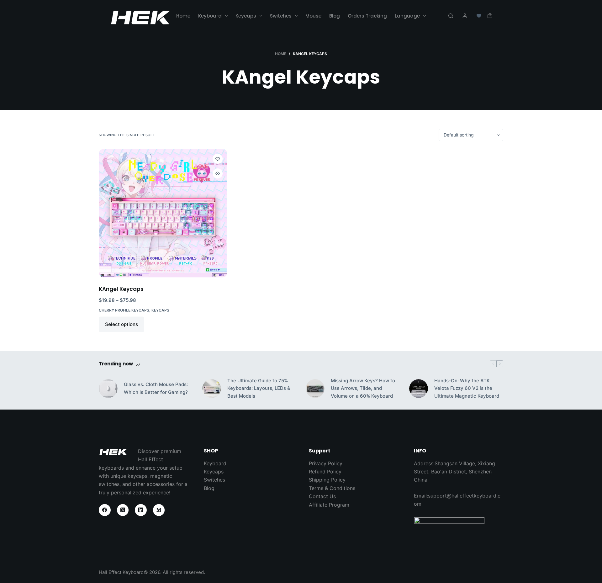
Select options (121, 324)
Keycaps (245, 16)
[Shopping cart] (490, 15)
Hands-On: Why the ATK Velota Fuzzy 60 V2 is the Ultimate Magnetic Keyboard (466, 388)
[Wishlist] (479, 15)
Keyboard (210, 16)
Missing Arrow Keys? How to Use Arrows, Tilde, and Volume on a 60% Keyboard (363, 388)
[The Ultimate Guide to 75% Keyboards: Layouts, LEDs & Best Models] (211, 388)
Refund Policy (325, 471)
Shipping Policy (327, 480)
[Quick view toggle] (218, 173)
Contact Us (322, 496)
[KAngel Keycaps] (163, 213)
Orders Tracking (367, 16)
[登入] (464, 15)
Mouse (313, 16)
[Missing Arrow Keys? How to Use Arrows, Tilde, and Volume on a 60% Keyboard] (315, 388)
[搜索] (450, 15)
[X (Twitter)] (123, 510)
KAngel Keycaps (121, 289)
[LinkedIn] (141, 510)
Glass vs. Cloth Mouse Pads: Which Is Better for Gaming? (156, 388)
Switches (281, 16)
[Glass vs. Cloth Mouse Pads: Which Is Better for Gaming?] (108, 388)
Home (183, 16)
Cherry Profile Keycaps (124, 310)
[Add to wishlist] (218, 159)
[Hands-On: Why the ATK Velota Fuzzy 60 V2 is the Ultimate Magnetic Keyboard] (418, 388)
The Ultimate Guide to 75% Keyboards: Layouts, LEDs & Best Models (258, 388)
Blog (334, 16)
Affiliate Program (329, 505)
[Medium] (159, 510)
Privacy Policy (325, 463)
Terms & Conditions (332, 488)
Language (407, 16)
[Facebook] (105, 510)
